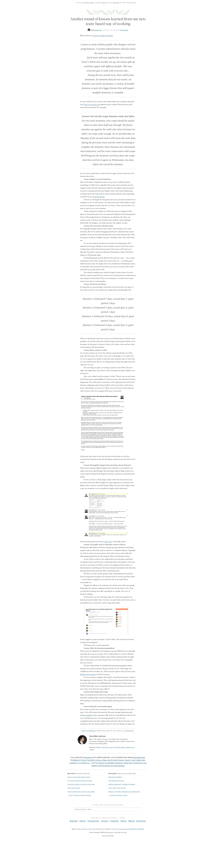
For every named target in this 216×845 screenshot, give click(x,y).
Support (104, 821)
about (104, 3)
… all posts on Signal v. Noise (117, 795)
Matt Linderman (96, 30)
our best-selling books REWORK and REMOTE (130, 829)
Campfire (88, 715)
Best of (131, 821)
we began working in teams (102, 35)
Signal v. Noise (89, 3)
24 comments (124, 30)
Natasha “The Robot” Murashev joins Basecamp (124, 792)
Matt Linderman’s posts (105, 747)
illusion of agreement (88, 674)
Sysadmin (114, 821)
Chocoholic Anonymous (116, 781)
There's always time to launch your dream (81, 792)
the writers (78, 829)
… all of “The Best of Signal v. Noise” (79, 795)
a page (108, 542)
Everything (141, 821)
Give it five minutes (74, 788)
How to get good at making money (79, 777)
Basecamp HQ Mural (115, 777)
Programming (93, 821)
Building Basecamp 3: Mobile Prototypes (121, 784)
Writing (123, 821)
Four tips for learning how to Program (80, 781)
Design (82, 821)
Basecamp (116, 3)
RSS (125, 832)
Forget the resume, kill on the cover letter (81, 784)
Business (86, 757)
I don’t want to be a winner (117, 788)
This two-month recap (92, 104)
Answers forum (98, 197)
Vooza (106, 739)
